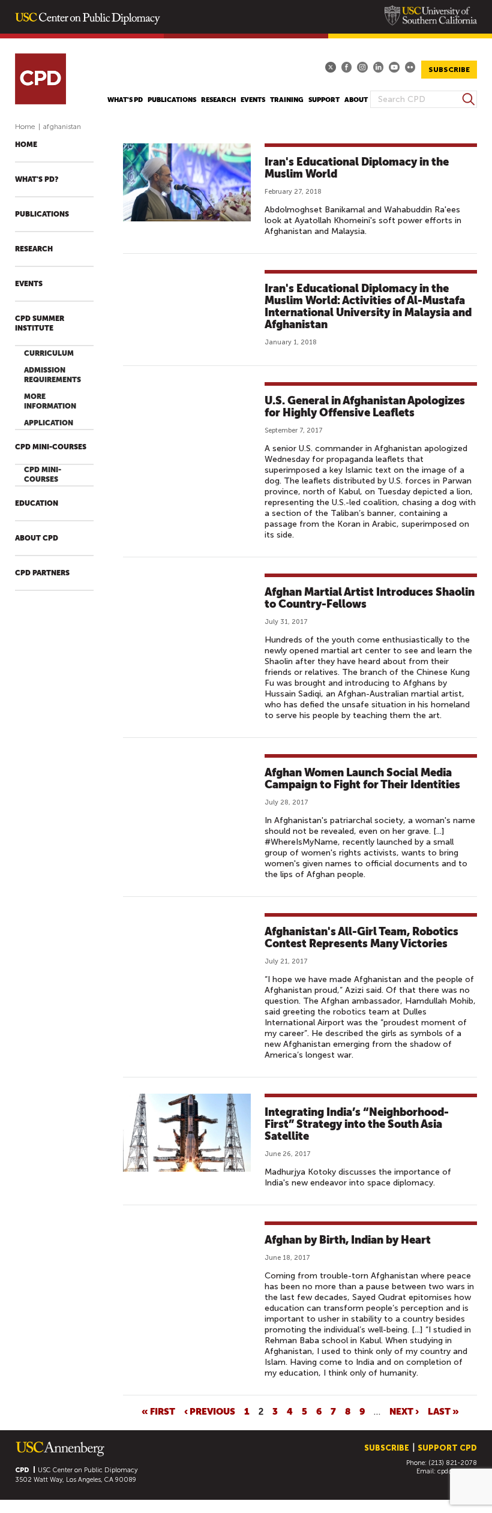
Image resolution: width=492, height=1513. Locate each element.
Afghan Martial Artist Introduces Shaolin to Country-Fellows (370, 598)
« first (158, 1411)
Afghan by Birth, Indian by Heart (348, 1239)
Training (287, 100)
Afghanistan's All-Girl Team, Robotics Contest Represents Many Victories (361, 937)
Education (36, 503)
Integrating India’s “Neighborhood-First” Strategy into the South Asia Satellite (357, 1124)
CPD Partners (42, 573)
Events (253, 100)
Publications (172, 100)
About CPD (36, 538)
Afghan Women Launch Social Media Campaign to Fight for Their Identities (362, 778)
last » (443, 1411)
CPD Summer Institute (39, 323)
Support (324, 100)
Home (25, 126)
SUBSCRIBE (449, 69)
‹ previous (209, 1411)
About (356, 100)
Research (218, 100)
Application (48, 423)
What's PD (125, 100)
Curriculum (49, 353)
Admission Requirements (52, 375)
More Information (50, 401)
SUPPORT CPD (447, 1447)
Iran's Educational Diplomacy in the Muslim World (357, 167)
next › (404, 1411)
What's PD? (36, 179)
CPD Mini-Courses (50, 447)
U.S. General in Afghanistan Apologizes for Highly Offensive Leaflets (365, 406)
